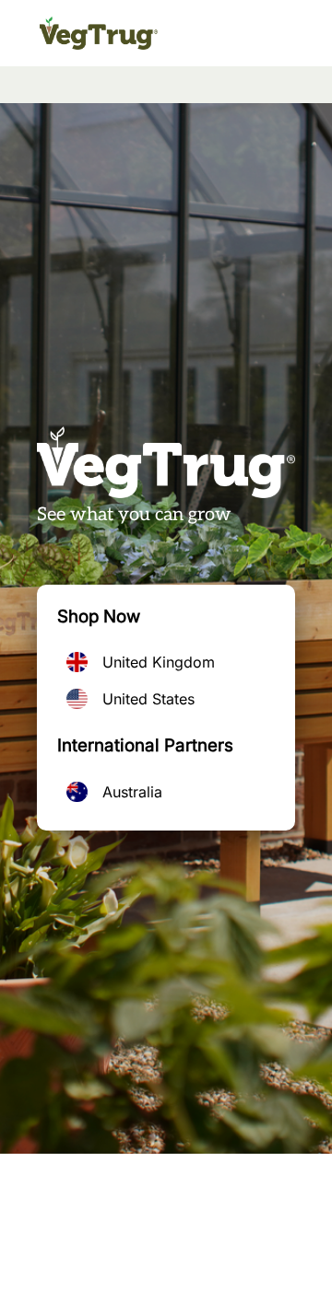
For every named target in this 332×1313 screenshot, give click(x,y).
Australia (132, 792)
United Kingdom (158, 662)
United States (148, 699)
